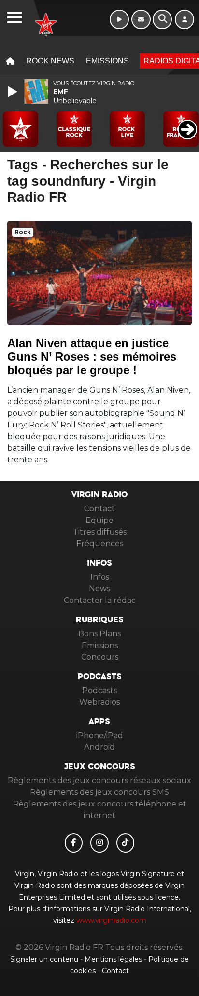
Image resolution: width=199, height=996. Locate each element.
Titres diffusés (100, 532)
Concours (99, 657)
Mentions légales (114, 959)
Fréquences (99, 543)
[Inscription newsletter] (141, 19)
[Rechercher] (162, 19)
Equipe (99, 520)
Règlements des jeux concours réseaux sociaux (99, 780)
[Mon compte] (184, 19)
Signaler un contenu (45, 959)
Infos (99, 577)
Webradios (99, 702)
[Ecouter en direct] (119, 19)
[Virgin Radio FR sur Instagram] (99, 843)
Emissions (107, 61)
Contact (99, 508)
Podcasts (99, 690)
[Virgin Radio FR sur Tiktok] (125, 843)
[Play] (13, 91)
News (99, 588)
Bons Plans (99, 633)
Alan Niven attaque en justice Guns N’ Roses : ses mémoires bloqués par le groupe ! (91, 356)
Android (99, 747)
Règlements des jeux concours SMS (99, 792)
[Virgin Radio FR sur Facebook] (74, 843)
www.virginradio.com (111, 920)
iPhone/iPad (99, 735)
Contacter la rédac (100, 600)
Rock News (50, 61)
